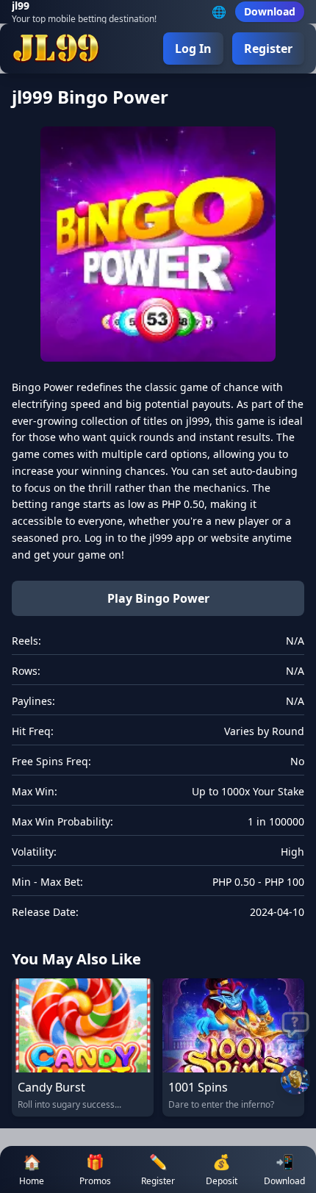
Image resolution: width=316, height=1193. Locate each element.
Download (269, 11)
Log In (193, 48)
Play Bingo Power (158, 598)
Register (268, 48)
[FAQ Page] (295, 1025)
